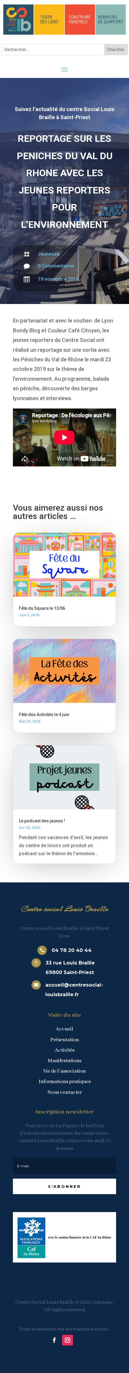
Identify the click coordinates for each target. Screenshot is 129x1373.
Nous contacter (64, 1092)
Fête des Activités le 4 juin (44, 714)
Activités (64, 1050)
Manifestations (64, 1061)
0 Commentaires (56, 266)
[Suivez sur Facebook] (54, 1340)
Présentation (64, 1040)
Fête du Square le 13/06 (42, 608)
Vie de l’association (64, 1071)
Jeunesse (48, 254)
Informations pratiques (65, 1082)
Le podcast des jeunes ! (42, 820)
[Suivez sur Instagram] (67, 1340)
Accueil (64, 1029)
